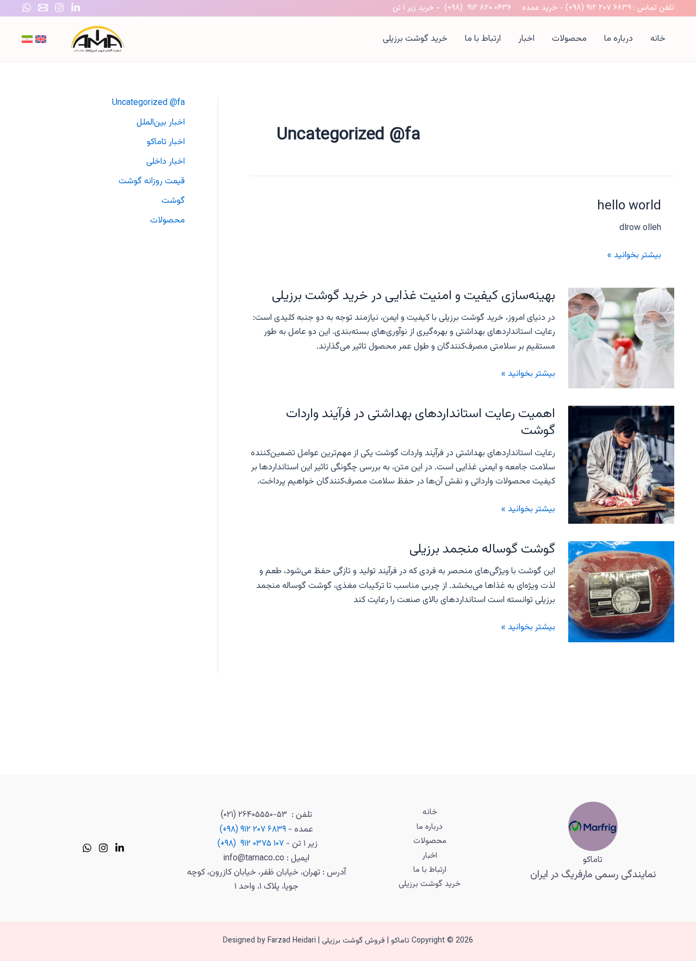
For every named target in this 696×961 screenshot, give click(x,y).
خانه (658, 39)
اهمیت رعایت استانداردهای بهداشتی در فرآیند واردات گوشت (420, 422)
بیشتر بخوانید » (634, 255)
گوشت (173, 201)
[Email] (43, 8)
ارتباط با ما (483, 39)
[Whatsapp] (27, 8)
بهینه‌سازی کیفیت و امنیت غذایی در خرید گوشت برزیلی (413, 296)
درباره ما (618, 39)
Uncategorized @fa (148, 103)
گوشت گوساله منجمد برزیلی (482, 549)
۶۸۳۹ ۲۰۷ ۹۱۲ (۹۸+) (598, 8)
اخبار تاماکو (166, 142)
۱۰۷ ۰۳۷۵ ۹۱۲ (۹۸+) (250, 844)
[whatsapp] (87, 848)
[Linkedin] (75, 8)
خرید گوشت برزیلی (415, 39)
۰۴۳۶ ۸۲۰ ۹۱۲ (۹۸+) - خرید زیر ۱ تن (452, 8)
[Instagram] (59, 8)
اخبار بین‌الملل (160, 122)
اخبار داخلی (165, 162)
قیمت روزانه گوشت (152, 181)
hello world (629, 206)
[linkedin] (120, 848)
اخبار (526, 39)
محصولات (569, 39)
